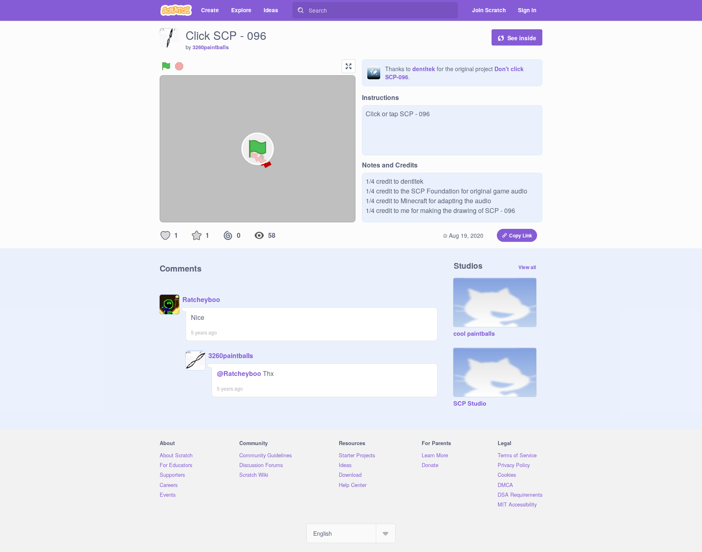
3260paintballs (211, 47)
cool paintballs (474, 333)
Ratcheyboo (201, 299)
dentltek (423, 69)
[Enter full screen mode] (348, 66)
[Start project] (166, 66)
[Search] (300, 10)
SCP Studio (469, 403)
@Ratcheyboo (239, 373)
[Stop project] (179, 66)
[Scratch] (176, 10)
